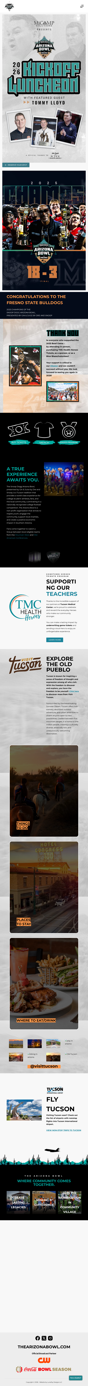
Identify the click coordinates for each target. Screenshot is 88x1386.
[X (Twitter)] (44, 1338)
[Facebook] (37, 1338)
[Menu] (82, 6)
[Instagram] (50, 1338)
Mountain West (22, 535)
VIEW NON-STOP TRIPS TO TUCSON (63, 1130)
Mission (54, 366)
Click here (74, 691)
